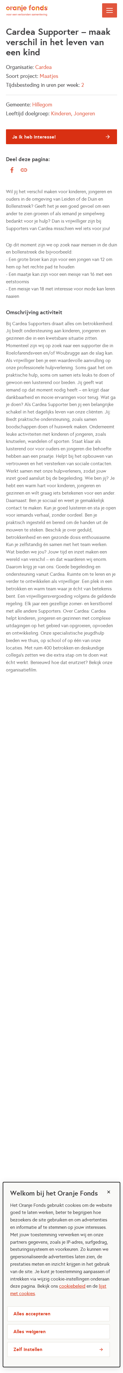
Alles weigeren (29, 1331)
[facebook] (12, 170)
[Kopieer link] (24, 170)
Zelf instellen (27, 1349)
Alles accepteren (31, 1314)
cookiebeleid (72, 1286)
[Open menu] (109, 10)
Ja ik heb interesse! (34, 137)
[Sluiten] (108, 1192)
